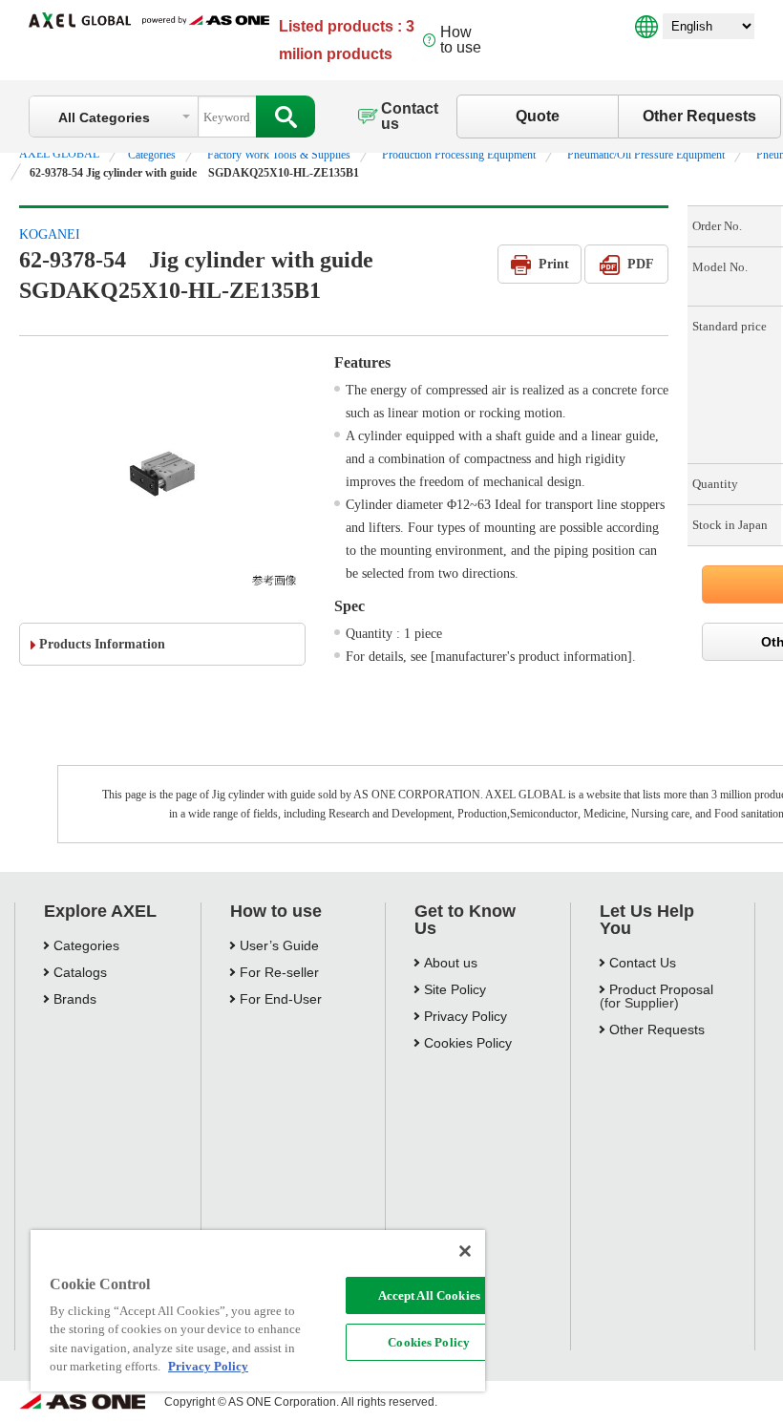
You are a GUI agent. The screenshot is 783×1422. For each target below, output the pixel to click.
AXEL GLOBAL (59, 153)
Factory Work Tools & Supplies (278, 154)
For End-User (281, 999)
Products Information (102, 644)
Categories (152, 154)
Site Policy (455, 989)
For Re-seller (279, 972)
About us (450, 962)
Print (554, 264)
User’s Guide (279, 945)
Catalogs (80, 972)
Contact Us (642, 962)
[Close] (465, 1251)
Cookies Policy (429, 1342)
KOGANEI (49, 234)
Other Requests (699, 116)
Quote (538, 116)
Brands (74, 999)
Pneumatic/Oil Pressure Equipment (646, 154)
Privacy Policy (465, 1016)
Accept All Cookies (429, 1295)
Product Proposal (661, 989)
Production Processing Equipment (459, 154)
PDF (640, 264)
